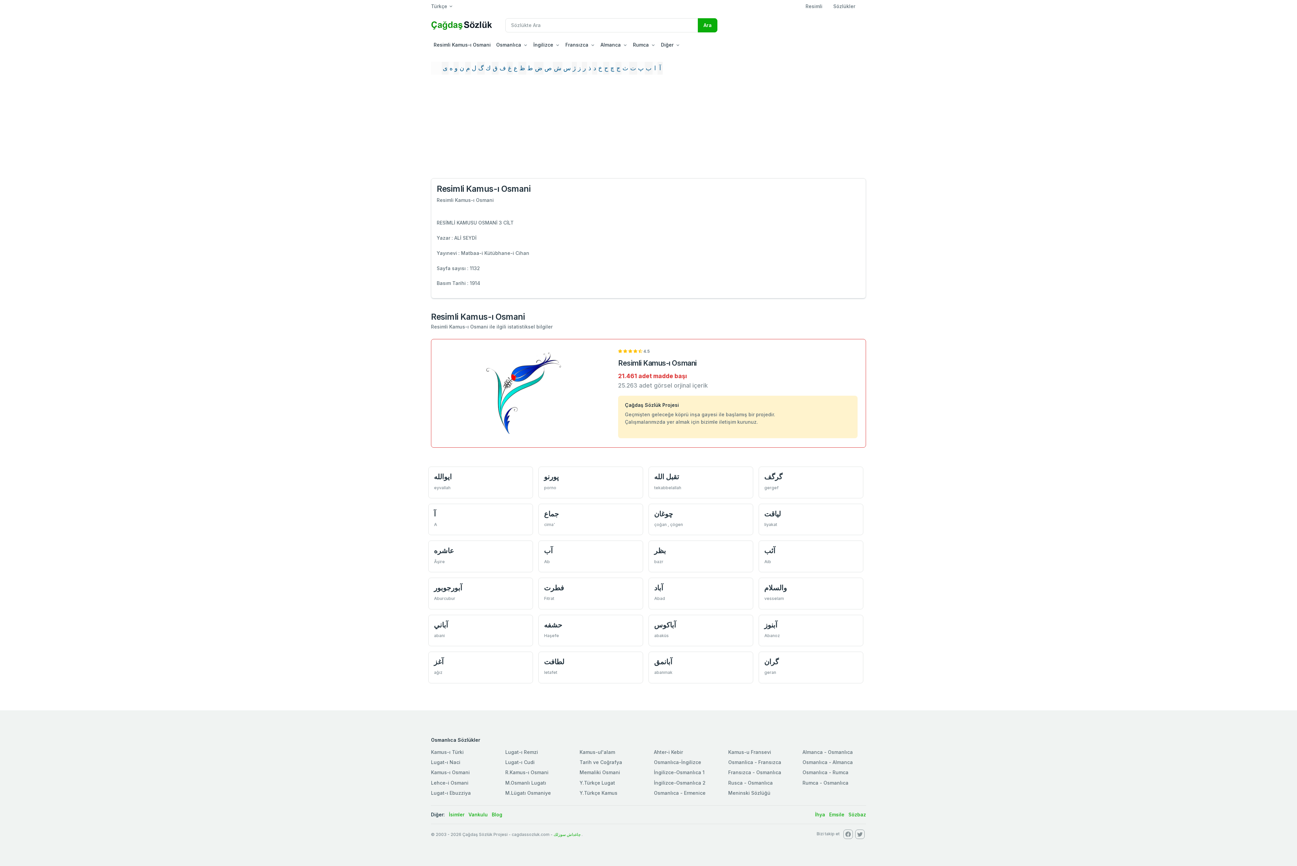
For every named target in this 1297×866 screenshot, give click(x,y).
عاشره (444, 550)
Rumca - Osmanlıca (825, 783)
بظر (660, 550)
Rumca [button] (641, 45)
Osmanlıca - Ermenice (680, 793)
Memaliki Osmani (600, 772)
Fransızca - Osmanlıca (754, 772)
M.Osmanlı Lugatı (525, 783)
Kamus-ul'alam (597, 752)
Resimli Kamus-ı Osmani (462, 45)
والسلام (775, 587)
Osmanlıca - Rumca (825, 772)
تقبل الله (666, 476)
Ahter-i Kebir (668, 752)
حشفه (553, 625)
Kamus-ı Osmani (450, 772)
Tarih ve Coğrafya (601, 762)
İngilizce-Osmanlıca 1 (679, 772)
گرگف (773, 476)
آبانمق (663, 661)
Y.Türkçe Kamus (598, 793)
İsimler (456, 814)
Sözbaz (857, 814)
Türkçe (439, 6)
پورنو (551, 476)
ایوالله (443, 476)
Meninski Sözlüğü (749, 793)
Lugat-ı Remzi (521, 752)
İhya (820, 814)
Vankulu (478, 814)
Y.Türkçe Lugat (597, 783)
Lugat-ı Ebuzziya (451, 793)
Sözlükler (844, 6)
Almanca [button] (611, 45)
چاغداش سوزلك (567, 834)
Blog (497, 814)
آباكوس (665, 625)
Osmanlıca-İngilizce (677, 762)
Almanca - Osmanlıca (828, 752)
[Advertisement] (648, 129)
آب (548, 550)
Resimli (814, 6)
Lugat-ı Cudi (520, 762)
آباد (658, 587)
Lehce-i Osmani (449, 783)
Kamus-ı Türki (447, 752)
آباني (441, 625)
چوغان (663, 513)
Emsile (836, 814)
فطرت (554, 587)
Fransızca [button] (576, 45)
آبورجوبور (448, 587)
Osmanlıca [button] (508, 45)
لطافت (554, 661)
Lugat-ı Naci (445, 762)
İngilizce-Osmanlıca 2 (680, 783)
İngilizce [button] (543, 45)
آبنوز (771, 625)
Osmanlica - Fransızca (754, 762)
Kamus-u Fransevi (749, 752)
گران (771, 661)
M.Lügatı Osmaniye (528, 793)
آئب (769, 550)
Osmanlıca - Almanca (828, 762)
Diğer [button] (667, 45)
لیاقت (772, 513)
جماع (551, 513)
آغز (439, 661)
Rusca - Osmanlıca (750, 783)
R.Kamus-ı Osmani (527, 772)
